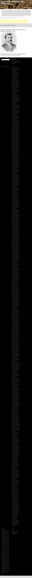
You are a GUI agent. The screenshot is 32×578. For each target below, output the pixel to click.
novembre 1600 (17, 523)
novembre (3, 571)
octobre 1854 (13, 501)
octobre (5, 571)
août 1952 (17, 300)
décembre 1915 (16, 453)
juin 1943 (16, 351)
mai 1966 (18, 228)
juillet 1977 (13, 167)
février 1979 (16, 157)
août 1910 (17, 465)
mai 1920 (18, 443)
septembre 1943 (14, 350)
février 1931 (13, 403)
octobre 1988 (17, 104)
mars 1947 (13, 330)
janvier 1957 (13, 278)
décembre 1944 (17, 342)
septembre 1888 (14, 487)
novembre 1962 (14, 248)
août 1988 (17, 105)
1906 (6, 12)
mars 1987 (18, 112)
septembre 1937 (14, 378)
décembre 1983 (17, 131)
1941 (6, 552)
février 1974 (13, 185)
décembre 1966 (17, 225)
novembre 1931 (17, 400)
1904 (3, 12)
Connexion (13, 530)
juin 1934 (19, 390)
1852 (3, 538)
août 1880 (13, 493)
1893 (20, 11)
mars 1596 (13, 524)
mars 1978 (13, 163)
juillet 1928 (13, 414)
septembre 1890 (14, 485)
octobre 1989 (17, 99)
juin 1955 (19, 285)
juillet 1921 (13, 441)
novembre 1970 (14, 204)
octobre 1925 (17, 424)
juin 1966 (16, 228)
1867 (5, 539)
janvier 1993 (16, 83)
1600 (6, 10)
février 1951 (16, 308)
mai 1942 (13, 357)
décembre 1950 (17, 309)
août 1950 (17, 311)
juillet (5, 569)
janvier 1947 (13, 331)
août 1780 (16, 517)
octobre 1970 (17, 204)
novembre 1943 (14, 349)
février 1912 (16, 462)
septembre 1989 (14, 100)
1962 (20, 13)
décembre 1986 (14, 114)
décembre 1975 (17, 175)
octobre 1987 (17, 110)
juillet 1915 (16, 454)
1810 (28, 10)
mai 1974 (15, 184)
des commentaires (15, 532)
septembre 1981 (14, 144)
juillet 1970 (13, 206)
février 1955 (13, 287)
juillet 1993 (16, 82)
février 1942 (13, 358)
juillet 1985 (13, 123)
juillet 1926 (13, 422)
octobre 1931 (13, 401)
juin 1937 (16, 379)
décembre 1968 (17, 214)
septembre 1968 (14, 216)
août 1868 (17, 496)
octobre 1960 (17, 258)
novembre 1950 (14, 310)
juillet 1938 (17, 373)
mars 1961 (13, 257)
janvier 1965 (13, 236)
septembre (3, 572)
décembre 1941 (17, 358)
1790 (20, 10)
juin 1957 (16, 276)
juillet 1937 (13, 379)
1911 (11, 12)
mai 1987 (15, 112)
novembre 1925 (14, 424)
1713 (11, 10)
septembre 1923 (14, 432)
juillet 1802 (13, 515)
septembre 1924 (17, 429)
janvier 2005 (16, 69)
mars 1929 (13, 412)
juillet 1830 (17, 507)
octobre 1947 (17, 327)
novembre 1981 (14, 143)
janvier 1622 (13, 523)
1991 (30, 14)
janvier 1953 (13, 298)
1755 (15, 10)
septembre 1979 (14, 155)
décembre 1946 (17, 331)
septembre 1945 (14, 339)
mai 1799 (13, 516)
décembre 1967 (17, 219)
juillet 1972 (13, 195)
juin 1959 (19, 265)
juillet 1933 (13, 394)
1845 (8, 537)
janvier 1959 (13, 267)
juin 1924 (13, 430)
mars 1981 (13, 146)
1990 (28, 14)
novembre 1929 (14, 409)
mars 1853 (17, 501)
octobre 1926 (17, 420)
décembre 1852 (14, 502)
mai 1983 (18, 134)
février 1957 (16, 277)
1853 (5, 538)
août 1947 (17, 328)
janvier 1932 (13, 400)
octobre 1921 (13, 440)
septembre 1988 (14, 105)
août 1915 (13, 454)
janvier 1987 (16, 113)
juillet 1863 (17, 497)
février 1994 (16, 80)
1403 (2, 10)
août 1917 (13, 450)
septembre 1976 (14, 172)
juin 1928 (16, 414)
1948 (2, 13)
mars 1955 (16, 286)
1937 (8, 551)
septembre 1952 (14, 300)
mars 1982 (13, 141)
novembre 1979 (14, 154)
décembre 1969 (14, 208)
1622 (7, 10)
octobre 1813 (13, 512)
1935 (5, 551)
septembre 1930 (17, 404)
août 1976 (17, 172)
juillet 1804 (16, 514)
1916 (18, 12)
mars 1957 (13, 277)
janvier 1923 (16, 434)
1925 (30, 12)
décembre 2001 (14, 71)
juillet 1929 (13, 411)
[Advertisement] (14, 21)
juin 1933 (16, 394)
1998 (10, 15)
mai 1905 (13, 471)
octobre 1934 (13, 389)
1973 (6, 14)
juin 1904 (16, 471)
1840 (3, 537)
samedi (8, 571)
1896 (24, 11)
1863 (3, 539)
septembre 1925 (14, 425)
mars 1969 (13, 213)
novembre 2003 (14, 70)
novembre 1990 (14, 94)
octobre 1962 (17, 248)
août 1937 (17, 378)
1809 (27, 10)
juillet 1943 (13, 351)
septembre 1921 (17, 440)
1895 (23, 11)
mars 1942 (16, 357)
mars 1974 (18, 184)
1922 (26, 12)
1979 (14, 14)
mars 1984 (13, 130)
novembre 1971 (14, 198)
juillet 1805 (13, 514)
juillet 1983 (13, 134)
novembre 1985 (14, 121)
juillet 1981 (13, 145)
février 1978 (16, 163)
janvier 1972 (13, 197)
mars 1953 (13, 297)
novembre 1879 (16, 493)
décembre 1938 (14, 371)
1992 (2, 15)
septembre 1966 (14, 227)
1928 (2, 550)
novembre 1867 (14, 497)
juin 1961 (16, 256)
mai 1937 (18, 379)
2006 (18, 15)
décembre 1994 (14, 79)
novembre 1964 (14, 237)
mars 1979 (13, 157)
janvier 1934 (13, 392)
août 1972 (17, 194)
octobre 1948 (17, 321)
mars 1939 (18, 369)
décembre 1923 (14, 431)
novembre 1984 (14, 126)
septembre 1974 (14, 183)
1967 (27, 13)
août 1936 (13, 382)
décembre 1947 (17, 326)
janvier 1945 (13, 342)
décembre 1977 (17, 164)
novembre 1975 (14, 176)
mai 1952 (18, 301)
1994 (4, 15)
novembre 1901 (14, 474)
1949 (3, 13)
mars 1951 (13, 308)
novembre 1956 (14, 279)
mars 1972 (13, 196)
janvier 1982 (13, 142)
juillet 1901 (13, 475)
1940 (5, 552)
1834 (2, 537)
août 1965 (17, 233)
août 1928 (17, 413)
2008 (19, 15)
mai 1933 (18, 394)
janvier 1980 (13, 153)
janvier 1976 (13, 175)
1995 (6, 15)
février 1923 (13, 434)
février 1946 (16, 336)
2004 (15, 15)
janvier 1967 (13, 225)
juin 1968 (16, 217)
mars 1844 (13, 504)
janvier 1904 (13, 472)
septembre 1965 (14, 233)
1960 (18, 13)
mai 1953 (18, 296)
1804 (24, 10)
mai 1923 (16, 433)
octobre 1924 (13, 429)
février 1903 (13, 473)
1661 (10, 10)
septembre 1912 (14, 461)
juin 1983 (16, 134)
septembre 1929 (14, 410)
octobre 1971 (17, 198)
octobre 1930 (13, 404)
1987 (24, 14)
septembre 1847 (14, 503)
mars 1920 (13, 444)
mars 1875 (13, 495)
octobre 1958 (17, 268)
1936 (6, 551)
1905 (4, 12)
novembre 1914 (16, 455)
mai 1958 (18, 270)
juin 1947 (16, 329)
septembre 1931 (17, 401)
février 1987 (13, 113)
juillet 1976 (13, 173)
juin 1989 (16, 101)
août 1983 (17, 133)
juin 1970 (16, 206)
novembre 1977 (14, 165)
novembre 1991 (14, 90)
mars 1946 (13, 336)
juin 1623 (17, 522)
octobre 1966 (17, 226)
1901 (30, 11)
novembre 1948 (14, 321)
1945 (5, 553)
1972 (4, 14)
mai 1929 (16, 411)
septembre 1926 (14, 421)
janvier (29, 15)
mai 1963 (18, 245)
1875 (4, 11)
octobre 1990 (17, 94)
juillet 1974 (17, 183)
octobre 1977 (17, 165)
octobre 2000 (13, 72)
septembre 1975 (14, 177)
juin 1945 (16, 340)
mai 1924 (15, 430)
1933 (2, 551)
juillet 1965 (13, 234)
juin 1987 (13, 112)
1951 (6, 13)
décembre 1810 (14, 513)
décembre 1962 (17, 247)
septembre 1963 (14, 244)
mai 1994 (17, 79)
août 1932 (13, 399)
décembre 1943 (17, 348)
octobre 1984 (17, 126)
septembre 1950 (14, 311)
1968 (28, 13)
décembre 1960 (17, 257)
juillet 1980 (13, 151)
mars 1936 (18, 382)
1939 (3, 552)
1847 (2, 538)
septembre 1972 (14, 194)
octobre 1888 (16, 486)
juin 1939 (13, 369)
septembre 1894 (17, 482)
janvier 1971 (13, 203)
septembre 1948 (14, 322)
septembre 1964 (14, 238)
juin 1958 (16, 270)
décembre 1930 (17, 403)
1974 (7, 14)
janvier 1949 (13, 320)
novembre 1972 (14, 193)
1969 (30, 13)
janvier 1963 (13, 247)
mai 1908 (17, 466)
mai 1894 (13, 483)
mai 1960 (15, 260)
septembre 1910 (14, 465)
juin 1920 (16, 443)
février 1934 (16, 391)
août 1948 (17, 322)
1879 (7, 11)
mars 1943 (13, 352)
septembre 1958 (14, 269)
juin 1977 (16, 167)
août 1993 (13, 82)
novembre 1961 (14, 254)
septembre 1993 (17, 81)
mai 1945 (18, 340)
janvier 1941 (16, 360)
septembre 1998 (14, 73)
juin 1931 (16, 402)
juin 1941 (19, 359)
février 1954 (16, 291)
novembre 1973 (14, 187)
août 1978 (17, 161)
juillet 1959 (16, 265)
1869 (2, 11)
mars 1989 (13, 102)
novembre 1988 (14, 104)
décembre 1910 (17, 464)
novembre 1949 (14, 316)
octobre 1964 (17, 237)
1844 (6, 537)
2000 (11, 15)
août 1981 (17, 144)
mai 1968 (18, 217)
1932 (8, 550)
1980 (15, 14)
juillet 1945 (13, 340)
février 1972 (16, 196)
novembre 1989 (14, 99)
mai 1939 (15, 369)
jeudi (30, 15)
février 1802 (16, 515)
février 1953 (16, 297)
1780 (18, 10)
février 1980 (16, 152)
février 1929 (16, 412)
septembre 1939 (14, 368)
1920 (23, 12)
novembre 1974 (14, 182)
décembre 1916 (16, 451)
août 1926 (17, 421)
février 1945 (16, 341)
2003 (14, 15)
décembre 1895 (14, 481)
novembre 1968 (14, 215)
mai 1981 (18, 145)
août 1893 (16, 483)
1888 (15, 11)
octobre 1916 (17, 452)
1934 (3, 551)
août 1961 (17, 255)
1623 (8, 10)
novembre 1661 (14, 522)
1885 (12, 11)
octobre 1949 (17, 316)
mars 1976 (13, 174)
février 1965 (16, 235)
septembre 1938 (14, 373)
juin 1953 (16, 296)
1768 (16, 10)
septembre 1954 (14, 289)
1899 (27, 11)
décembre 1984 (17, 125)
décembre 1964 (17, 236)
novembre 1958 (14, 268)
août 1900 (16, 475)
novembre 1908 (14, 466)
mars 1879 (13, 494)
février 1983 (16, 135)
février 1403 (13, 525)
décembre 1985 (17, 120)
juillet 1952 (13, 301)
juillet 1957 (13, 276)
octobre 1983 (17, 132)
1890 (18, 11)
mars (5, 570)
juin (7, 569)
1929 (3, 550)
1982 (18, 14)
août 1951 (17, 306)
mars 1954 (13, 291)
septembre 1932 (17, 398)
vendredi (6, 572)
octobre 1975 (17, 176)
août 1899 (16, 476)
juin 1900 (19, 475)
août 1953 (17, 295)
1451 (3, 10)
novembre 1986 (14, 115)
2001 (12, 15)
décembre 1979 (17, 153)
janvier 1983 (13, 136)
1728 (12, 10)
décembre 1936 (17, 380)
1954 (10, 13)
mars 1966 (13, 229)
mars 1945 (13, 341)
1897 (26, 11)
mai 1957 (18, 276)
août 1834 (16, 505)
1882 (10, 11)
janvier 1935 (13, 388)
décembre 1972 (14, 192)
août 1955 (13, 285)
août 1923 (17, 432)
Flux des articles (14, 531)
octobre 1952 (17, 299)
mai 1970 (18, 206)
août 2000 (17, 72)
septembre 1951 (14, 306)
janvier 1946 (13, 337)
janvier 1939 (16, 370)
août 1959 (13, 265)
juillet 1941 (16, 359)
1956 (12, 13)
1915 (16, 12)
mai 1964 (18, 239)
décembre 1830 (14, 507)
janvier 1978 (13, 164)
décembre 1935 (14, 383)
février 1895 (13, 482)
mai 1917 (13, 451)
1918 (20, 12)
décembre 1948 (17, 320)
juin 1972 (16, 195)
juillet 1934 (16, 390)
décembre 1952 (17, 298)
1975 (8, 14)
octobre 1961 (17, 254)
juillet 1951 (13, 307)
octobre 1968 (17, 215)
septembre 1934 (17, 389)
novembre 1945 (14, 338)
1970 (2, 14)
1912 (12, 12)
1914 (15, 12)
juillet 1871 (16, 495)
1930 (5, 550)
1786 (19, 10)
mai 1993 (19, 82)
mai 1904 (18, 471)
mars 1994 (13, 80)
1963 (22, 13)
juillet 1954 (13, 290)
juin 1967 (16, 223)
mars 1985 (13, 124)
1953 (8, 13)
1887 (14, 11)
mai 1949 (18, 318)
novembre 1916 (14, 452)
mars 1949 (13, 319)
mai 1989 (18, 101)
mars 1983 (13, 135)
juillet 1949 (13, 318)
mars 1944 (13, 347)
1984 (20, 14)
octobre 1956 (17, 279)
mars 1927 (13, 419)
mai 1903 (16, 472)
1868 (6, 539)
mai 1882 (16, 491)
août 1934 (13, 390)
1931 (6, 550)
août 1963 (17, 244)
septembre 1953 (14, 295)
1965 (24, 13)
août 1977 (17, 166)
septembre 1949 (14, 317)
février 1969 (16, 213)
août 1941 (13, 359)
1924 (28, 12)
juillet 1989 (13, 101)
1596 (4, 10)
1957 (14, 13)
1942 (8, 552)
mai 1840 (13, 505)
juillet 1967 (13, 223)
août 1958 (17, 269)
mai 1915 (13, 455)
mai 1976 (16, 173)
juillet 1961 (13, 256)
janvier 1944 (13, 348)
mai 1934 (13, 391)
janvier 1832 (17, 506)
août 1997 (17, 74)
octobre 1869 (13, 496)
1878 (6, 11)
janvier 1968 (13, 219)
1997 (8, 15)
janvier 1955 (16, 287)
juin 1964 (16, 239)
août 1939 (17, 368)
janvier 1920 (13, 445)
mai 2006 (13, 69)
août (20, 15)
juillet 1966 (13, 228)
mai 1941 (13, 360)
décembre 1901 (17, 473)
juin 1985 (16, 123)
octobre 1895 (17, 481)
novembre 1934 (17, 388)
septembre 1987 (14, 111)
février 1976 (16, 174)
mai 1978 (18, 162)
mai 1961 (18, 256)
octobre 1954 (17, 288)
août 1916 (13, 453)
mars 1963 (13, 246)
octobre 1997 (13, 74)
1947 (8, 553)
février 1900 (13, 476)
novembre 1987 (14, 110)
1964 (23, 13)
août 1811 (17, 512)
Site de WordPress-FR (14, 533)
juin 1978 (16, 162)
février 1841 (16, 504)
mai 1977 (18, 167)
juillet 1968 (13, 217)
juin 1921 (16, 441)
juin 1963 (16, 245)
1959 (16, 13)
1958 (15, 13)
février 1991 (16, 92)
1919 (22, 12)
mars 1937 (13, 380)
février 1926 (13, 423)
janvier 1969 (13, 214)
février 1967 (16, 224)
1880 (8, 11)
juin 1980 (16, 151)
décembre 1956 (17, 278)
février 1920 (16, 444)
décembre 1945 (17, 337)
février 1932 (16, 399)
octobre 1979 (17, 154)
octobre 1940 (17, 362)
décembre (23, 15)
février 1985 (16, 124)
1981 (16, 14)
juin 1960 (13, 260)
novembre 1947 (14, 327)
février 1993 (13, 83)
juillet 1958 (13, 270)
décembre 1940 (14, 361)
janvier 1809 (17, 513)
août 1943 (17, 350)
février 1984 (16, 130)
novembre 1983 (14, 132)
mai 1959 (13, 266)
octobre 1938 (17, 372)
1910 (10, 12)
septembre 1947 (14, 328)
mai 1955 (13, 286)
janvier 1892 (13, 484)
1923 (27, 12)
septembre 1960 (14, 259)
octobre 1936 (13, 381)
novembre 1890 (17, 484)
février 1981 (16, 146)
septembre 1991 (14, 91)
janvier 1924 (18, 430)
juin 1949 (16, 318)
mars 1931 (18, 402)
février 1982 (16, 141)
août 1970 (17, 205)
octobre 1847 (17, 502)
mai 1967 (18, 223)
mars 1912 (13, 462)
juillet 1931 (13, 402)
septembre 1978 (14, 161)
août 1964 (17, 238)
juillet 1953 (13, 296)
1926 (6, 549)
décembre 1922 (14, 435)
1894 (22, 11)
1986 (23, 14)
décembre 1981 (17, 142)
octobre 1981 (17, 143)
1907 (7, 12)
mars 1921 (13, 442)
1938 (2, 552)
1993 (3, 15)
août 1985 (17, 122)
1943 (2, 553)
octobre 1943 (17, 349)
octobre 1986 (17, 115)
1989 (27, 14)
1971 (3, 14)
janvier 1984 (13, 131)
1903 (2, 12)
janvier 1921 (16, 442)
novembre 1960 (14, 258)
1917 (19, 12)
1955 (11, 13)
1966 (26, 13)
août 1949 (17, 317)
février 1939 (13, 370)
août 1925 (17, 425)
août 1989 (17, 100)
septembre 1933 (14, 393)
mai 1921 (18, 441)
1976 (10, 14)
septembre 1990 (14, 95)
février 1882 (13, 492)
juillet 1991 (17, 91)
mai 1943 (18, 351)
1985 (22, 14)
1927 (8, 549)
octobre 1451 (16, 524)
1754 (14, 10)
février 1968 (16, 218)
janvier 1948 (13, 326)
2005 (16, 15)
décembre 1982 (17, 136)
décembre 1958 (17, 267)
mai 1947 (18, 329)
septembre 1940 (14, 363)
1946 (6, 553)
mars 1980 (13, 152)
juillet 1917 (16, 450)
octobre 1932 (13, 398)
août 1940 (17, 363)
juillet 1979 (13, 156)
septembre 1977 (14, 166)
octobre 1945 (17, 338)
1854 (6, 538)
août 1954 (17, 289)
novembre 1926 (14, 420)
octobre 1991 (17, 90)
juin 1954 (16, 290)
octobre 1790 (16, 516)
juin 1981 (16, 145)
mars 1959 (16, 266)
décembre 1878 (17, 494)
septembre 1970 (14, 205)
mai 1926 (18, 422)
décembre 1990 (14, 93)
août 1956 (17, 280)
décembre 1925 (17, 423)
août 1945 (17, 339)
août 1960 (17, 259)
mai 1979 (18, 156)
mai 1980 (18, 151)
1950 (4, 13)
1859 (8, 538)
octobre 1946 (17, 332)
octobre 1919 (16, 445)
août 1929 (17, 410)
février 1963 (16, 246)
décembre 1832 (14, 506)
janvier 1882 (16, 492)
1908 (8, 12)
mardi (3, 570)
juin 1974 (13, 184)
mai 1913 (13, 460)
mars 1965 (13, 235)
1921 (24, 12)
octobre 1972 (17, 193)
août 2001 (17, 71)
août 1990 (17, 95)
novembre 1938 (14, 372)
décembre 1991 (14, 89)
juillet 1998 (17, 73)
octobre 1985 (17, 121)
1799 (22, 10)
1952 (7, 13)
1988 (26, 14)
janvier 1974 (16, 185)
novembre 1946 (14, 332)
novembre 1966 (14, 226)
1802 (23, 10)
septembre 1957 (14, 275)
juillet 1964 (13, 239)
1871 (3, 11)
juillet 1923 (13, 433)
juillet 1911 (13, 463)
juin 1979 (16, 156)
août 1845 (17, 503)
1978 (12, 14)
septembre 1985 (14, 122)
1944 (3, 553)
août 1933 (17, 393)
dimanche (25, 15)
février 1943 (16, 352)
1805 (26, 10)
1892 (19, 11)
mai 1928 (18, 414)
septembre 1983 (14, 133)
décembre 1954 (14, 288)
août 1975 (17, 177)
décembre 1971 (17, 197)
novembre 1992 (14, 84)
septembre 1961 (14, 255)
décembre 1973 (14, 186)
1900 (28, 11)
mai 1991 (13, 92)
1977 (11, 14)
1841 (5, 537)
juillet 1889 (13, 486)
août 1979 (17, 155)
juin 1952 (16, 301)
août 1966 (17, 227)
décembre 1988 (14, 103)
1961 (19, 13)
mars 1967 (13, 224)
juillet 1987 (17, 111)
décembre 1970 (17, 203)
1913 (14, 12)
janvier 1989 (16, 102)
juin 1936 (16, 382)
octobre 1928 (13, 413)
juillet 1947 (13, 329)
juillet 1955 (16, 285)
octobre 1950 (17, 310)
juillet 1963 (13, 245)
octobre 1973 (17, 187)
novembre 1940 (14, 362)
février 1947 (16, 330)
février (27, 15)
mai (2, 570)
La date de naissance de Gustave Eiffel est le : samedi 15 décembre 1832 (12, 30)
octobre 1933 (16, 392)
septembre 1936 (17, 381)
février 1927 (16, 419)
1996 (7, 15)
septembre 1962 (14, 249)
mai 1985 (18, 123)
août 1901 (17, 474)
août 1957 (17, 275)
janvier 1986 (13, 120)
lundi (8, 569)
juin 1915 (19, 454)
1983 (19, 14)
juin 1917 (19, 450)
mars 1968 (13, 218)
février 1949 (16, 319)
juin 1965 (16, 234)
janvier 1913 (16, 460)
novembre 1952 (14, 299)
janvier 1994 (13, 81)
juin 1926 (16, 422)
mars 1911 (16, 463)
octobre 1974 (17, 182)
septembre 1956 (14, 280)
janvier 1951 (13, 309)
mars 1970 (13, 207)
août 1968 (17, 216)
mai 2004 (19, 69)
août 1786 (13, 517)
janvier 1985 (13, 125)
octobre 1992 (17, 84)
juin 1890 (17, 485)
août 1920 (13, 443)
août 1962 (17, 249)
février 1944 (16, 347)
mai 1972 (18, 195)
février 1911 (13, 464)
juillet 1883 (13, 491)
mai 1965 (18, 234)
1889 (16, 11)
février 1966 (16, 229)
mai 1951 (16, 307)
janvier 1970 (16, 207)
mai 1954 (18, 290)
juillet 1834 (18, 505)
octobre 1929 (17, 409)
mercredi (7, 570)
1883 (11, 11)
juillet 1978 (13, 162)
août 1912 (17, 461)
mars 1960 (18, 260)
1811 (30, 10)
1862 (2, 539)
